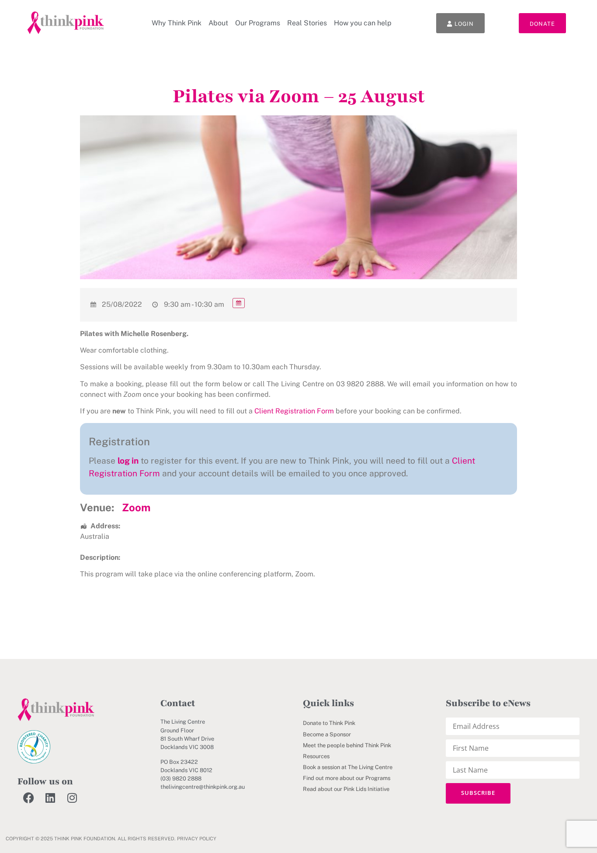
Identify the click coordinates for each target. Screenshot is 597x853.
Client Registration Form (294, 411)
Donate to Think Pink (329, 723)
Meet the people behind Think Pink (347, 745)
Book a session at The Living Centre (347, 767)
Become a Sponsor (327, 734)
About (218, 23)
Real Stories (307, 23)
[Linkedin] (50, 798)
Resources (316, 756)
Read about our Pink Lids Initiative (346, 789)
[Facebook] (28, 798)
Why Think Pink (176, 23)
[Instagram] (72, 798)
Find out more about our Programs (346, 778)
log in (128, 460)
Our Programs (257, 23)
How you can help (363, 23)
